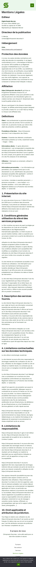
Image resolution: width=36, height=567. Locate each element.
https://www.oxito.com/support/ (12, 49)
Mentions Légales (18, 553)
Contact (18, 556)
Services (18, 550)
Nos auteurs (18, 547)
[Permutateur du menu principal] (32, 5)
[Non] (34, 562)
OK (18, 564)
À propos (18, 544)
